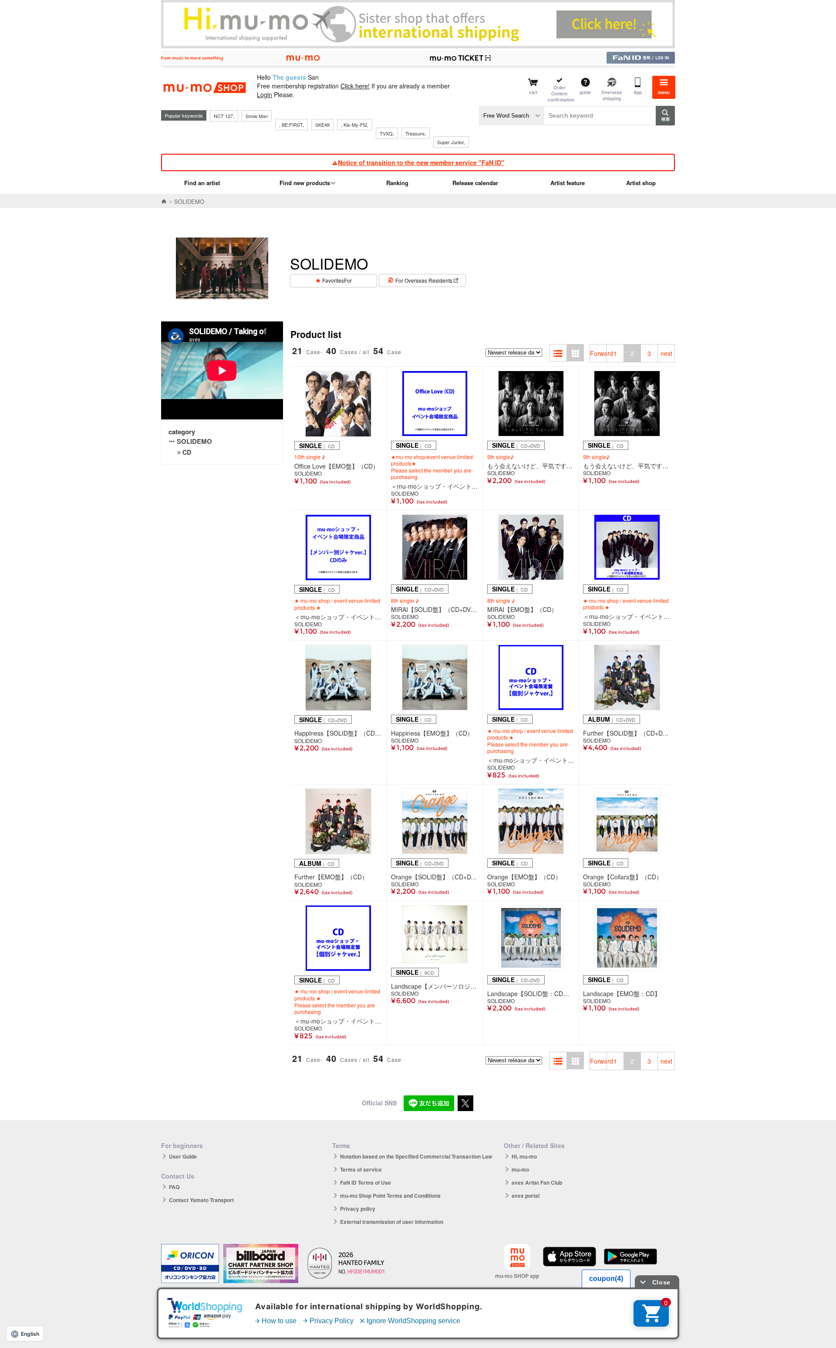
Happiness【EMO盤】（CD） (432, 733)
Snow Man (257, 115)
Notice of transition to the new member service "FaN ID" (421, 162)
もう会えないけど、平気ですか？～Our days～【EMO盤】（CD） (627, 466)
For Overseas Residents (423, 280)
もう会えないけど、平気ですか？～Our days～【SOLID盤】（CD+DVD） (531, 466)
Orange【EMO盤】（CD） (524, 877)
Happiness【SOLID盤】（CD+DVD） (338, 733)
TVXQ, (387, 133)
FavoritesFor (337, 280)
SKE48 (322, 124)
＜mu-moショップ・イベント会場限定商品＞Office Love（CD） (435, 486)
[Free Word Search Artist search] (511, 115)
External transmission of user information (391, 1222)
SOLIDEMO (194, 441)
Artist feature (567, 183)
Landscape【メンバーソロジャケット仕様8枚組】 (435, 986)
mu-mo (520, 1169)
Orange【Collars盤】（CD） (622, 877)
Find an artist (202, 183)
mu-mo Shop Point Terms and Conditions (390, 1195)
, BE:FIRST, (291, 124)
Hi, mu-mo (524, 1156)
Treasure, (415, 133)
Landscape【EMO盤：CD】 (622, 993)
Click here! (355, 85)
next (666, 353)
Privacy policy (357, 1209)
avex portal (525, 1195)
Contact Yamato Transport (201, 1200)
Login (264, 94)
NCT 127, (224, 115)
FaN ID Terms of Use (365, 1182)
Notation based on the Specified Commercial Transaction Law (416, 1156)
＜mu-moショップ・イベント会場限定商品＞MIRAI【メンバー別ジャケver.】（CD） (627, 616)
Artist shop (641, 183)
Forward (598, 353)
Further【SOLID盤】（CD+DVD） (627, 733)
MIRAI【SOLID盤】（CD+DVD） (435, 609)
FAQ (174, 1187)
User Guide (183, 1156)
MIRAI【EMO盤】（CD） (522, 609)
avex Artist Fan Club (537, 1182)
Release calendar (475, 183)
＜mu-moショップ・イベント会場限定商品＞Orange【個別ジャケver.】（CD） (338, 1021)
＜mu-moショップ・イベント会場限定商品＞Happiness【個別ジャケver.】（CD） (531, 760)
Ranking (397, 183)
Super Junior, (451, 142)
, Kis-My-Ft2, (354, 124)
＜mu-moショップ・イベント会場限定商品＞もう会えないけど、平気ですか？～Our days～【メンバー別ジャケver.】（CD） (338, 617)
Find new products (305, 183)
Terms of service (361, 1169)
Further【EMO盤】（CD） (331, 877)
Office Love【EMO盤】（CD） (336, 466)
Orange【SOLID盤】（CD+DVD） (435, 877)
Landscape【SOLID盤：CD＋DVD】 (531, 993)
